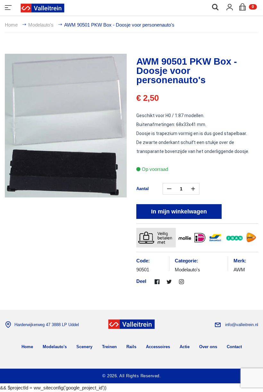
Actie (185, 346)
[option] (66, 125)
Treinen (109, 346)
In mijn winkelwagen (179, 211)
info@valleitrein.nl (241, 324)
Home (11, 25)
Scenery (84, 346)
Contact (234, 346)
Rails (131, 346)
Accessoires (158, 346)
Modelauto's (41, 25)
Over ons (208, 346)
